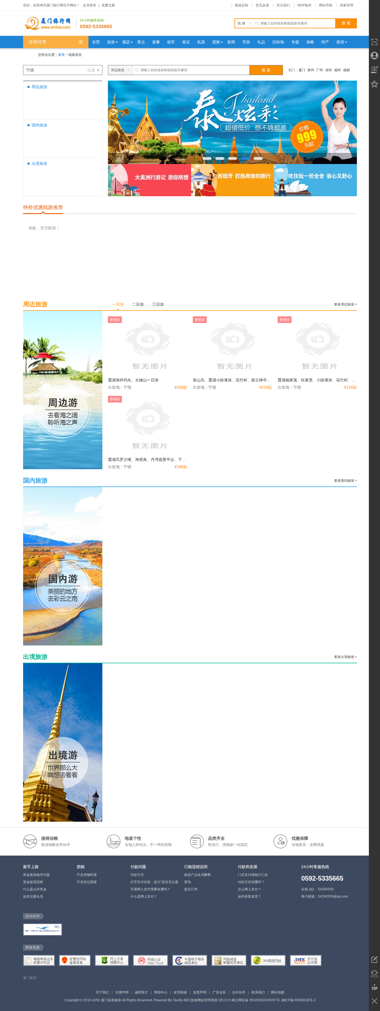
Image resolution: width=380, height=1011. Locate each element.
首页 (61, 55)
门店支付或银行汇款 (253, 875)
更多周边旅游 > (345, 304)
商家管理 (346, 5)
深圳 (328, 70)
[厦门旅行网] (50, 23)
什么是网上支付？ (143, 896)
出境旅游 (39, 163)
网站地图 (277, 992)
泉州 (310, 70)
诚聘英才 (141, 992)
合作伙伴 (238, 992)
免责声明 (199, 992)
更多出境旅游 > (345, 657)
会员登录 (89, 5)
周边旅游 (39, 87)
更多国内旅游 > (345, 481)
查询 (187, 882)
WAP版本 (304, 5)
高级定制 (241, 5)
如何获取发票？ (249, 896)
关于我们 (102, 992)
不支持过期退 (87, 882)
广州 (319, 70)
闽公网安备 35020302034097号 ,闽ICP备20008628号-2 (274, 1000)
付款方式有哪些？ (251, 882)
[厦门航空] (42, 929)
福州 (337, 70)
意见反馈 (262, 5)
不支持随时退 (87, 875)
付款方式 (137, 875)
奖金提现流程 (33, 882)
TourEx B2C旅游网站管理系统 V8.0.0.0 (202, 1000)
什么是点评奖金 (34, 889)
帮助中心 (160, 992)
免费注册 (108, 5)
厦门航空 (29, 978)
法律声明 (122, 992)
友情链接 (180, 992)
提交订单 (191, 889)
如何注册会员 (33, 896)
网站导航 (325, 5)
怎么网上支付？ (249, 889)
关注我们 (283, 5)
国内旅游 (39, 125)
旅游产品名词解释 (197, 875)
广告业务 (219, 992)
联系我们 (258, 992)
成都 (346, 70)
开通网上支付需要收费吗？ (150, 889)
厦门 (301, 70)
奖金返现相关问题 (36, 875)
